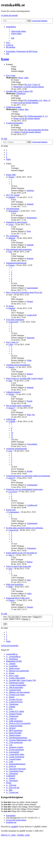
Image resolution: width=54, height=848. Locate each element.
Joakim (21, 109)
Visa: (5, 617)
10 (12, 433)
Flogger (11, 265)
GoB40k (11, 421)
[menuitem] (18, 31)
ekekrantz (31, 338)
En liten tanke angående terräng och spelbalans (24, 528)
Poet (10, 252)
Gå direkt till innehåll (9, 15)
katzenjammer (32, 288)
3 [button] (6, 155)
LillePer (16, 132)
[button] (8, 159)
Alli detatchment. (13, 209)
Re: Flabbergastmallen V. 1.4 (35, 116)
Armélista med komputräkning (18, 365)
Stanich (11, 177)
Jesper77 (11, 408)
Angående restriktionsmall (16, 449)
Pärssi (20, 78)
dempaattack (13, 211)
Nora (29, 231)
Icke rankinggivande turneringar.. (19, 249)
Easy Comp (10, 75)
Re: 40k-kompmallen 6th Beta (36, 130)
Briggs (16, 118)
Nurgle (11, 394)
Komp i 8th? (11, 175)
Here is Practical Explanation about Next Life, (24, 292)
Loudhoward (32, 505)
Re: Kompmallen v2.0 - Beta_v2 (37, 100)
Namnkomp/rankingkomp (16, 263)
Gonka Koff (32, 315)
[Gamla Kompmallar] (14, 123)
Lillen (26, 78)
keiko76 (11, 478)
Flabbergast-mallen (13, 107)
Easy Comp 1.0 (12, 342)
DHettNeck (18, 87)
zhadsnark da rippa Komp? (16, 222)
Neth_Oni (31, 415)
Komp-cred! (11, 510)
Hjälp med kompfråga (14, 584)
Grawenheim (32, 444)
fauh (15, 103)
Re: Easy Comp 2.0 (32, 84)
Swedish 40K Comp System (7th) (19, 91)
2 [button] (6, 152)
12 (12, 437)
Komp (5, 59)
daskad (29, 562)
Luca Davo (12, 492)
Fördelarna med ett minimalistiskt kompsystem (24, 489)
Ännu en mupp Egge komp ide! (18, 566)
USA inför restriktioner (15, 319)
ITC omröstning (12, 236)
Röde (10, 587)
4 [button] (6, 157)
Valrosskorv (31, 548)
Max (27, 109)
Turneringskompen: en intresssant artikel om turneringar (28, 476)
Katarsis (30, 258)
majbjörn (30, 190)
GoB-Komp (11, 419)
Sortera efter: (27, 617)
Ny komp (10, 306)
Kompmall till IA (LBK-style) (18, 598)
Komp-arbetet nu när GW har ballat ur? (21, 553)
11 (12, 435)
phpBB (14, 826)
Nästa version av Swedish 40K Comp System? (24, 378)
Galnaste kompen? (13, 392)
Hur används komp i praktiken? (18, 406)
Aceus (10, 224)
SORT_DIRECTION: (12, 619)
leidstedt (11, 197)
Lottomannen (32, 485)
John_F (11, 555)
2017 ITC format (12, 195)
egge (10, 451)
